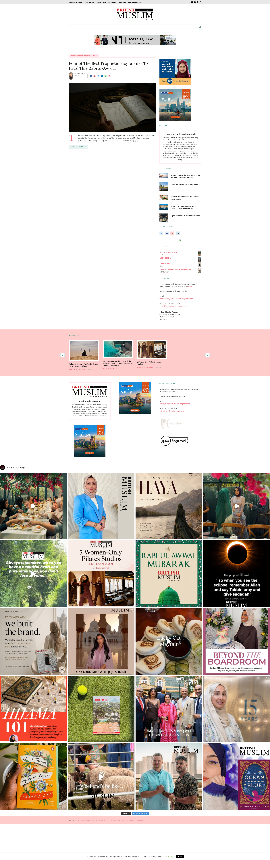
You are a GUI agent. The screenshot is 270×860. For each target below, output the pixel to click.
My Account (112, 2)
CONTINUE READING (78, 146)
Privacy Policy (115, 820)
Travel (98, 2)
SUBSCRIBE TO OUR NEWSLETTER (130, 2)
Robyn (190, 286)
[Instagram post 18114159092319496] (169, 506)
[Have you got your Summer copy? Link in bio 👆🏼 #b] (101, 709)
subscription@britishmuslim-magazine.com (176, 298)
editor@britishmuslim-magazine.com (173, 306)
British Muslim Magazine (77, 369)
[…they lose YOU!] (33, 573)
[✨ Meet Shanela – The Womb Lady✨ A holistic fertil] (33, 709)
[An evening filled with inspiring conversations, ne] (169, 709)
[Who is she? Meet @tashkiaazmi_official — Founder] (101, 506)
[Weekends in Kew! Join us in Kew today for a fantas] (101, 776)
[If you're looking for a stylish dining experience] (169, 641)
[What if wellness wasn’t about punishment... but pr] (101, 641)
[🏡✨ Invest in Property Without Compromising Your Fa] (169, 776)
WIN (104, 2)
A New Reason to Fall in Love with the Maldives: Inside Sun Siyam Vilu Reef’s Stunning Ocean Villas (117, 363)
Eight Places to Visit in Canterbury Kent (185, 216)
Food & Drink (89, 2)
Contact (103, 820)
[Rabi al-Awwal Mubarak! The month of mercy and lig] (169, 573)
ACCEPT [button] (180, 856)
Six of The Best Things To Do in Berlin (184, 184)
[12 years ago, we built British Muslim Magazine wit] (33, 641)
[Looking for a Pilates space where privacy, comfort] (101, 573)
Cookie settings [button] (169, 856)
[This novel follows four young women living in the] (33, 776)
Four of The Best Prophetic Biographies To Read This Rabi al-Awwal (108, 66)
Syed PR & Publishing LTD (88, 820)
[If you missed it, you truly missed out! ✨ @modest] (33, 506)
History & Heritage (75, 2)
